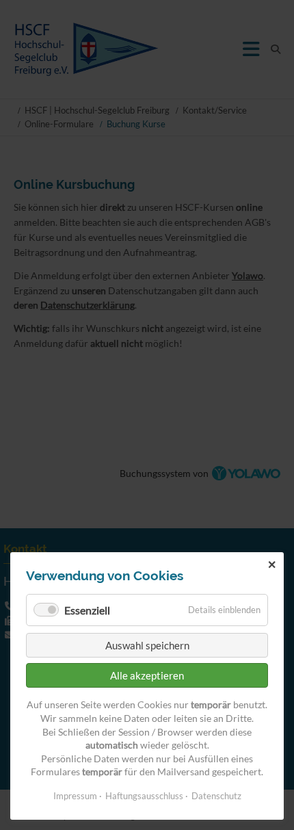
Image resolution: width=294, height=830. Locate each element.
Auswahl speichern (147, 645)
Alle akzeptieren (147, 675)
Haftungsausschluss (144, 795)
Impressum (75, 795)
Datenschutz (216, 795)
